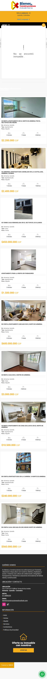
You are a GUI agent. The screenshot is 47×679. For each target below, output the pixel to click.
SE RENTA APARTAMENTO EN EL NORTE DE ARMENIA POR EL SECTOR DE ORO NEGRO (20, 121)
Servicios (6, 624)
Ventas (5, 618)
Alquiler (5, 621)
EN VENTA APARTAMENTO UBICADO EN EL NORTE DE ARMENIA (21, 324)
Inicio (5, 615)
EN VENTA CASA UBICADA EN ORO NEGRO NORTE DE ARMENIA (21, 527)
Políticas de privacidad (10, 630)
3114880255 (23, 13)
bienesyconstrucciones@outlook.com (15, 600)
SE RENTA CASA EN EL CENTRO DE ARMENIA (15, 375)
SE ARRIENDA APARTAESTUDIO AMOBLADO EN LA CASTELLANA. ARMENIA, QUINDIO (22, 172)
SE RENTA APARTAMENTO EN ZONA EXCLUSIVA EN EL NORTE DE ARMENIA (22, 426)
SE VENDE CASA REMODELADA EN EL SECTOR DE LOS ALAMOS (21, 222)
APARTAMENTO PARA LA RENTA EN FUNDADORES (17, 273)
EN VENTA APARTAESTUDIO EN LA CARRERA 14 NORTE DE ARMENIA (23, 476)
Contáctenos (7, 627)
